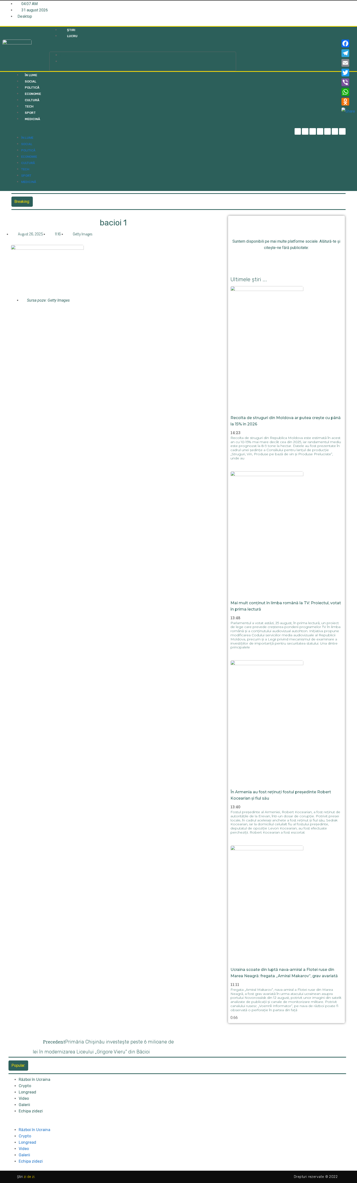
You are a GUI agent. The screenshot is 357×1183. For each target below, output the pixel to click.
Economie (33, 94)
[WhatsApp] (348, 92)
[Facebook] (348, 43)
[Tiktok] (327, 131)
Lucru (72, 36)
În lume (31, 75)
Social (30, 81)
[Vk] (314, 260)
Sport (30, 113)
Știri (71, 30)
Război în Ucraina (34, 1079)
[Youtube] (335, 131)
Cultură (32, 100)
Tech (29, 106)
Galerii (24, 1104)
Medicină (32, 119)
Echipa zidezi (31, 1111)
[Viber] (348, 82)
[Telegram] (305, 131)
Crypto (25, 1086)
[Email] (348, 63)
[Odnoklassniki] (342, 131)
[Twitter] (312, 131)
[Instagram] (320, 131)
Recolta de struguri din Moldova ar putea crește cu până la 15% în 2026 (96, 201)
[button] (142, 48)
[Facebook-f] (298, 131)
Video (24, 1098)
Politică (32, 87)
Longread (27, 1092)
